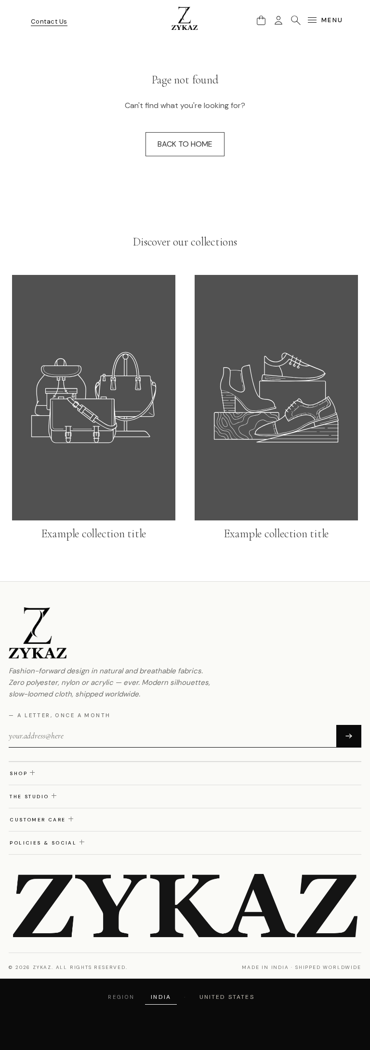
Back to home (185, 144)
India (161, 997)
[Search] (295, 20)
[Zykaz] (185, 18)
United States (226, 997)
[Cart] (261, 20)
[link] (93, 409)
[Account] (278, 20)
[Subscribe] (348, 736)
